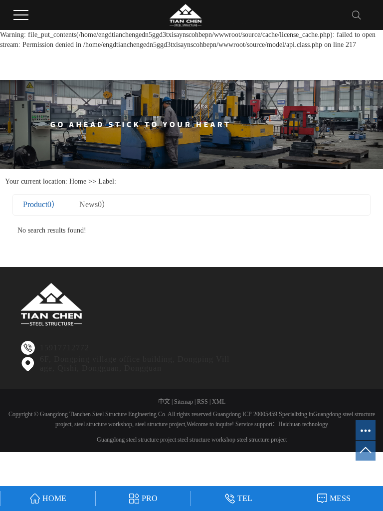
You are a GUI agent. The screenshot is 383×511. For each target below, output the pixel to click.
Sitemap (183, 401)
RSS (202, 401)
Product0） (41, 204)
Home (77, 181)
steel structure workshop (102, 424)
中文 (164, 401)
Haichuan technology (303, 424)
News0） (94, 204)
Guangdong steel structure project (136, 439)
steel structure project (159, 424)
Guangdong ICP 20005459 (245, 414)
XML (218, 401)
